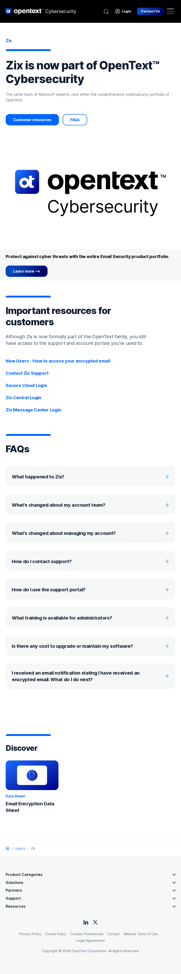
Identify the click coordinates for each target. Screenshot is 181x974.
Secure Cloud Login (26, 385)
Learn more (23, 271)
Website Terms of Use (140, 934)
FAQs (75, 119)
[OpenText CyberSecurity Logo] (41, 11)
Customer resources (32, 119)
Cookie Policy (55, 934)
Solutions (14, 882)
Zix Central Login (23, 397)
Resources (16, 906)
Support (13, 898)
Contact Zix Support (27, 373)
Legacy (20, 848)
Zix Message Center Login (33, 410)
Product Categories (24, 874)
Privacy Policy (30, 934)
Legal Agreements (90, 940)
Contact (113, 934)
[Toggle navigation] (170, 11)
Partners (14, 890)
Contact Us (150, 11)
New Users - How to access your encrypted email (58, 361)
